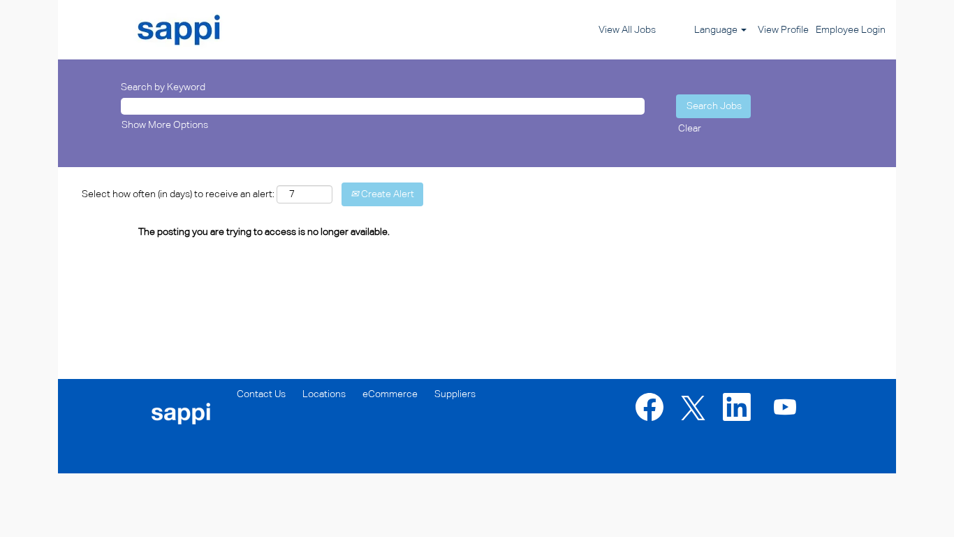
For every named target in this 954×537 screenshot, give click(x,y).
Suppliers (455, 394)
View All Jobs (627, 30)
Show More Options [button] (165, 125)
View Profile (783, 30)
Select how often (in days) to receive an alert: (178, 194)
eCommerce (390, 394)
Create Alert (386, 194)
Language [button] (717, 30)
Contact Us (261, 394)
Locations (324, 394)
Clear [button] (689, 129)
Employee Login (851, 30)
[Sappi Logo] (149, 29)
